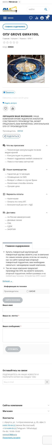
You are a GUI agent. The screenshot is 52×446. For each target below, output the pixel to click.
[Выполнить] (47, 382)
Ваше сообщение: (11, 326)
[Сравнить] (13, 108)
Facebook (22, 397)
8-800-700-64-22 (9, 425)
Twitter (37, 397)
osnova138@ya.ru (10, 434)
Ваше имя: (8, 305)
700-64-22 (10, 2)
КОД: (5, 47)
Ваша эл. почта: (10, 315)
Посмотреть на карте (11, 437)
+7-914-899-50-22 (9, 428)
